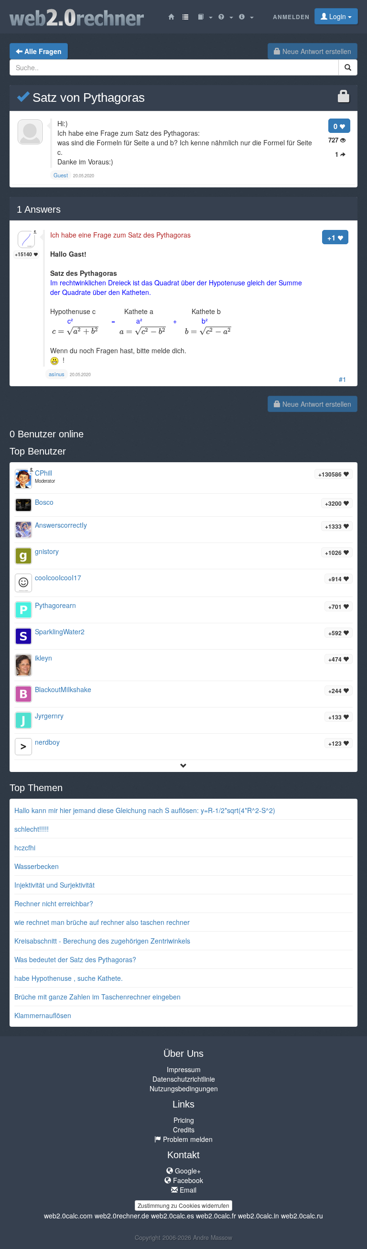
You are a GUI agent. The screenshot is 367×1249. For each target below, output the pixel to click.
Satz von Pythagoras (87, 97)
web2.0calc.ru (302, 1215)
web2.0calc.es (172, 1215)
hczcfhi (24, 847)
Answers (39, 209)
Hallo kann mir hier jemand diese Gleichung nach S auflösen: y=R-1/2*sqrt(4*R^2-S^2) (144, 810)
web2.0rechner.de (122, 1215)
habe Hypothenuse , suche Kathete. (68, 978)
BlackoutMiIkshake (63, 689)
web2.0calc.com (68, 1215)
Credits (183, 1129)
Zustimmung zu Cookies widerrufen (183, 1205)
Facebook (187, 1180)
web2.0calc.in (258, 1215)
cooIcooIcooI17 (58, 577)
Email (187, 1190)
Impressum (184, 1069)
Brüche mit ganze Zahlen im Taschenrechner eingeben (97, 996)
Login (337, 16)
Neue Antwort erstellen (316, 51)
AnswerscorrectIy (61, 525)
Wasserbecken (36, 866)
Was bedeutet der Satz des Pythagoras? (75, 959)
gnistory (47, 551)
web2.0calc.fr (216, 1215)
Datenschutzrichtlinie (183, 1079)
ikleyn (43, 658)
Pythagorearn (55, 605)
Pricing (183, 1120)
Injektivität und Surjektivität (54, 885)
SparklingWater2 (60, 631)
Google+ (187, 1170)
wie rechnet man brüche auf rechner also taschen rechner (102, 922)
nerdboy (47, 742)
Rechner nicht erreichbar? (53, 903)
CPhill (43, 473)
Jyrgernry (49, 715)
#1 (342, 379)
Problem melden (187, 1139)
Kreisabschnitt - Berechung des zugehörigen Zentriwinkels (102, 940)
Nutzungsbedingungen (184, 1088)
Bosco (44, 502)
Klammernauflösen (42, 1015)
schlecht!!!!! (31, 829)
